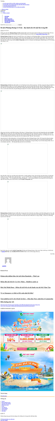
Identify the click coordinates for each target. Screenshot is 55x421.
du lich (3, 251)
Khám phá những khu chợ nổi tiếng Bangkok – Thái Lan (20, 276)
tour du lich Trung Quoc (41, 34)
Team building (5, 408)
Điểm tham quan (5, 404)
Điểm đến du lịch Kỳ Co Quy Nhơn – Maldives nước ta (19, 282)
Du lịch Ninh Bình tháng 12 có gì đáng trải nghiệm (14, 7)
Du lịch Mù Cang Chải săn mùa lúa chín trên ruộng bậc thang (16, 4)
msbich (2, 30)
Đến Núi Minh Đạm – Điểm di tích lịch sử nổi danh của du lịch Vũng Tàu (26, 287)
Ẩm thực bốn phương (6, 403)
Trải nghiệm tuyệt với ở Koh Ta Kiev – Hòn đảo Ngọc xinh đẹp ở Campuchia (27, 299)
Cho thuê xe (4, 407)
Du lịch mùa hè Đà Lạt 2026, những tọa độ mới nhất (14, 3)
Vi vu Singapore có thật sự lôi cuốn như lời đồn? (17, 293)
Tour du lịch (7, 22)
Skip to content (5, 9)
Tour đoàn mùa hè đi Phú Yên (9, 5)
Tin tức (3, 401)
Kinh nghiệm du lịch (6, 402)
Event (3, 406)
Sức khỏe (4, 410)
